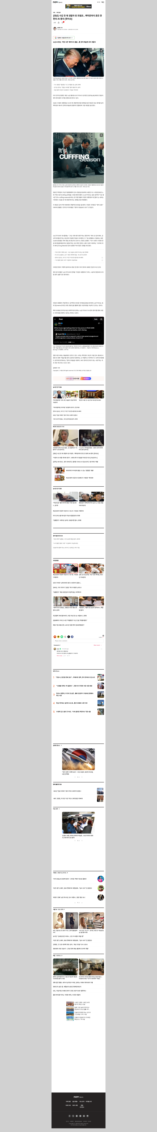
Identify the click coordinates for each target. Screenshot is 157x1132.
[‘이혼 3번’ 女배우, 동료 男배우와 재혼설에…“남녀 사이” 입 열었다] (100, 888)
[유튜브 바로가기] (76, 1116)
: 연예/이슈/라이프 (59, 873)
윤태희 (58, 27)
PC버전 (89, 1121)
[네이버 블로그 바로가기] (87, 1116)
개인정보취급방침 (78, 1121)
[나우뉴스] (57, 2)
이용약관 (71, 1121)
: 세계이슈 (57, 956)
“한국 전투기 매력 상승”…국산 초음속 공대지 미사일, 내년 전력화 (71, 252)
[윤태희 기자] (55, 29)
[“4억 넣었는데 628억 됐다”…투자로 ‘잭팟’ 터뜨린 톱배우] (100, 879)
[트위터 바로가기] (73, 1116)
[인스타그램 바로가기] (80, 1116)
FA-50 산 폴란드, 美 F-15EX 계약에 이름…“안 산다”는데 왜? (71, 255)
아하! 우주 (68, 1105)
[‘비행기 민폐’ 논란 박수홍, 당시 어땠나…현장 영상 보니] (100, 897)
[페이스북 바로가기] (69, 1116)
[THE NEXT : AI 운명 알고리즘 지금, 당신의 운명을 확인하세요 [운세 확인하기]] (78, 378)
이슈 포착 (55, 809)
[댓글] (62, 22)
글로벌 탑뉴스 (56, 745)
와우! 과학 (75, 1105)
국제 (54, 12)
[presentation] (75, 777)
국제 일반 (58, 12)
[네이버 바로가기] (84, 1116)
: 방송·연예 (58, 909)
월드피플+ (75, 1101)
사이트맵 (85, 1121)
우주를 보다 (89, 1101)
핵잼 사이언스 (82, 1106)
